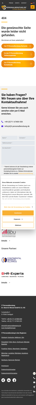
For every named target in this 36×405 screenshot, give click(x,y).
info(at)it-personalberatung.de (17, 126)
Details (4, 241)
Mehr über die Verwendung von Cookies (17, 207)
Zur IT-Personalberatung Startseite (15, 46)
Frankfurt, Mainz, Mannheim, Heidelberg (14, 349)
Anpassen (17, 219)
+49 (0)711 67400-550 (14, 122)
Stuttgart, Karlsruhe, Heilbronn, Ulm (12, 337)
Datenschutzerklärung (26, 173)
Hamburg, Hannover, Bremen (10, 360)
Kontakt (23, 3)
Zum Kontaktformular (8, 328)
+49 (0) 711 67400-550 (14, 319)
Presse (11, 3)
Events (17, 3)
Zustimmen (18, 213)
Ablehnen (18, 225)
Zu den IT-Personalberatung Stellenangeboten (13, 54)
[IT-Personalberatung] (14, 7)
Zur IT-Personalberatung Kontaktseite (12, 64)
